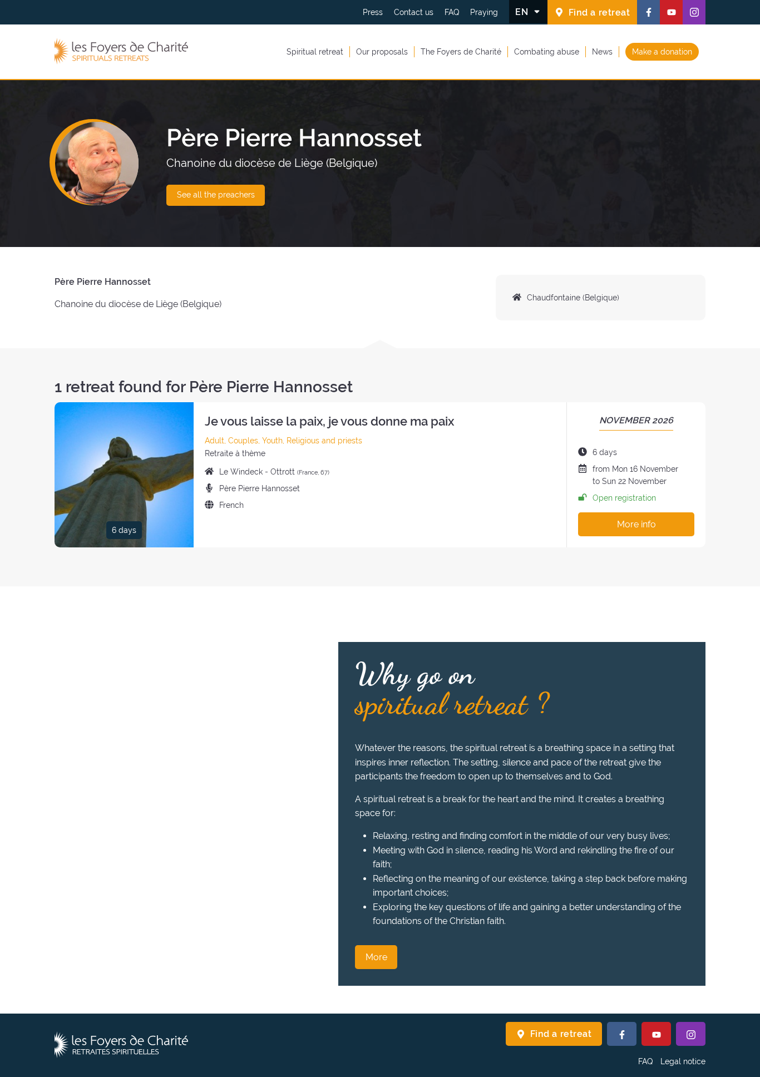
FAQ (452, 12)
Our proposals (382, 51)
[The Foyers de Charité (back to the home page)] (121, 52)
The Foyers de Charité (461, 51)
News (602, 51)
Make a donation (662, 51)
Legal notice (682, 1061)
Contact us (413, 12)
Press (373, 12)
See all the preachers (216, 194)
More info (636, 524)
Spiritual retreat (315, 51)
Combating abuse (546, 51)
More (376, 957)
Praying (484, 12)
